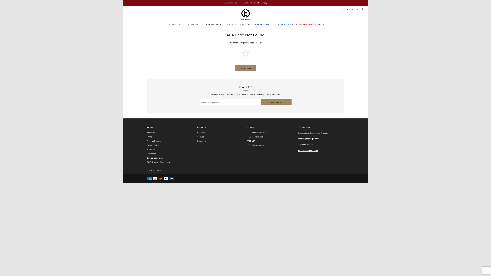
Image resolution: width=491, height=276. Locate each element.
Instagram (201, 141)
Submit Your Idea (154, 158)
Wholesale (151, 154)
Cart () (355, 9)
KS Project (151, 149)
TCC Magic (172, 25)
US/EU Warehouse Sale (309, 25)
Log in (344, 9)
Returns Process (154, 141)
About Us (151, 132)
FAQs (149, 137)
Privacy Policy (153, 145)
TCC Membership (210, 25)
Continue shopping (246, 68)
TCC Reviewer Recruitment (158, 162)
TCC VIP (251, 141)
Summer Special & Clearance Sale (274, 25)
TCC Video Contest (255, 145)
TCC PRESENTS (191, 25)
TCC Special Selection (237, 25)
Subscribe (275, 102)
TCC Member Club (255, 137)
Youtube (200, 137)
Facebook (201, 132)
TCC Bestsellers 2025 (256, 132)
